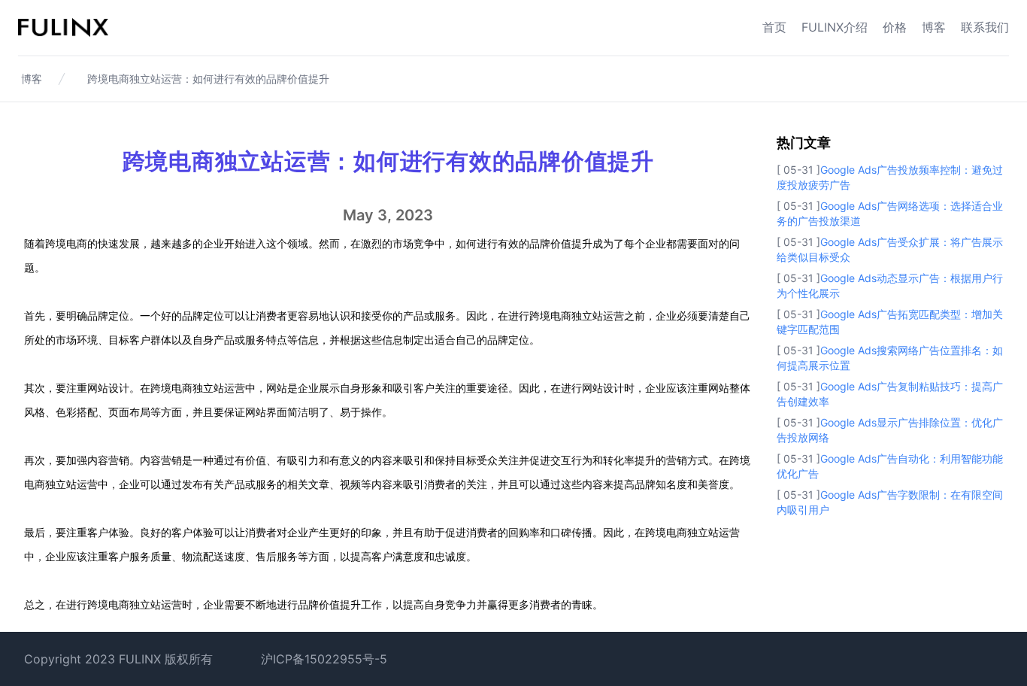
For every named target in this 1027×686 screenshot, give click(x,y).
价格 (895, 27)
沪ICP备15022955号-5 (324, 658)
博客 (934, 27)
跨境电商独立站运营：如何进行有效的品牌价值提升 (208, 78)
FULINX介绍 (834, 27)
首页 (774, 27)
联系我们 (985, 27)
